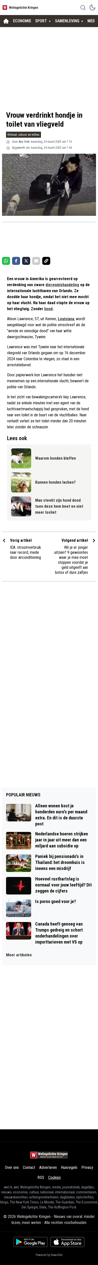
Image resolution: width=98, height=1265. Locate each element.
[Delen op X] (26, 261)
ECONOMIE (22, 21)
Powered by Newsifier (49, 1255)
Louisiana (66, 318)
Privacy (87, 1167)
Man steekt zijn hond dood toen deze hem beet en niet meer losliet (59, 506)
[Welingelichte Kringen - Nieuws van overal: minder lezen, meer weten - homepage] (21, 7)
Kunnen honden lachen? (55, 482)
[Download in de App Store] (67, 1242)
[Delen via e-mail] (36, 261)
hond (48, 308)
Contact (29, 1167)
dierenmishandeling (62, 284)
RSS (40, 1177)
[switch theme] (92, 7)
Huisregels (69, 1167)
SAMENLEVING (67, 21)
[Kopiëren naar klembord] (46, 261)
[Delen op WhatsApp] (6, 261)
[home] (6, 21)
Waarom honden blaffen (55, 458)
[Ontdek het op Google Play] (30, 1242)
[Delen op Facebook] (16, 261)
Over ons (12, 1167)
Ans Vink (24, 141)
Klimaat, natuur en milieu (23, 134)
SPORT (41, 21)
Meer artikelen (19, 955)
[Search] (83, 8)
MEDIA (92, 21)
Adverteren (48, 1167)
